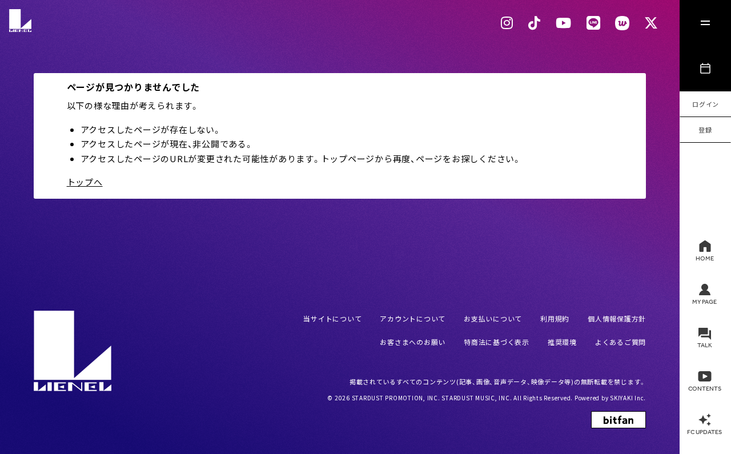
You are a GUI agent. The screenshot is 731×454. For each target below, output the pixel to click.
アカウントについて (412, 318)
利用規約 (554, 318)
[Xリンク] (651, 23)
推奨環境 (562, 342)
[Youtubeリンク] (564, 23)
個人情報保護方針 (617, 318)
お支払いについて (493, 318)
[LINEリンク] (594, 23)
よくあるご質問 (620, 342)
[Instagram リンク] (507, 23)
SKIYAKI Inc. (628, 397)
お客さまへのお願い (412, 342)
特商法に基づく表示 (496, 342)
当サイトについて (332, 318)
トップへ (85, 182)
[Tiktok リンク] (534, 23)
